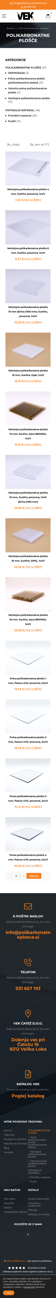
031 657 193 (28, 988)
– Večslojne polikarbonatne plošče (37, 1154)
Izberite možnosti (28, 178)
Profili (12, 121)
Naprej (34, 875)
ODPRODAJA (16, 72)
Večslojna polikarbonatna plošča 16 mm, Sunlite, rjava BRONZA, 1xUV (28, 620)
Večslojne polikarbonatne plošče (29, 98)
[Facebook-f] (28, 1234)
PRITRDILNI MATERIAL (34, 1171)
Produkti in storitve (15, 1139)
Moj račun (9, 1198)
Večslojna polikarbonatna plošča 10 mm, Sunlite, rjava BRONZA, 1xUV (28, 434)
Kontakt (8, 1152)
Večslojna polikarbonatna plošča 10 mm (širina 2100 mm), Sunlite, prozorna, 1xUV (28, 312)
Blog (6, 1147)
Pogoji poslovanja (38, 1198)
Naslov (8, 1207)
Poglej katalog (28, 1095)
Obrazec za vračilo (39, 1214)
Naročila (9, 1203)
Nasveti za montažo (16, 1143)
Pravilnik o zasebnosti (34, 1204)
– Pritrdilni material (39, 1177)
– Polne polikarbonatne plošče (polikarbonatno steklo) (37, 1142)
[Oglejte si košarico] (48, 16)
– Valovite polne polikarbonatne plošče (37, 1163)
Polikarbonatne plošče (23, 67)
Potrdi (8, 1293)
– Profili (32, 1181)
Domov (11, 28)
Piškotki (32, 1210)
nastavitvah (29, 1287)
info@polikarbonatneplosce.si (28, 935)
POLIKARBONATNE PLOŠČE (39, 1131)
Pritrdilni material (20, 110)
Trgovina (9, 1134)
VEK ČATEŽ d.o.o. (15, 1261)
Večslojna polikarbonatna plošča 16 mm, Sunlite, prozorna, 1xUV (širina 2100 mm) (28, 497)
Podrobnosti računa (15, 1211)
